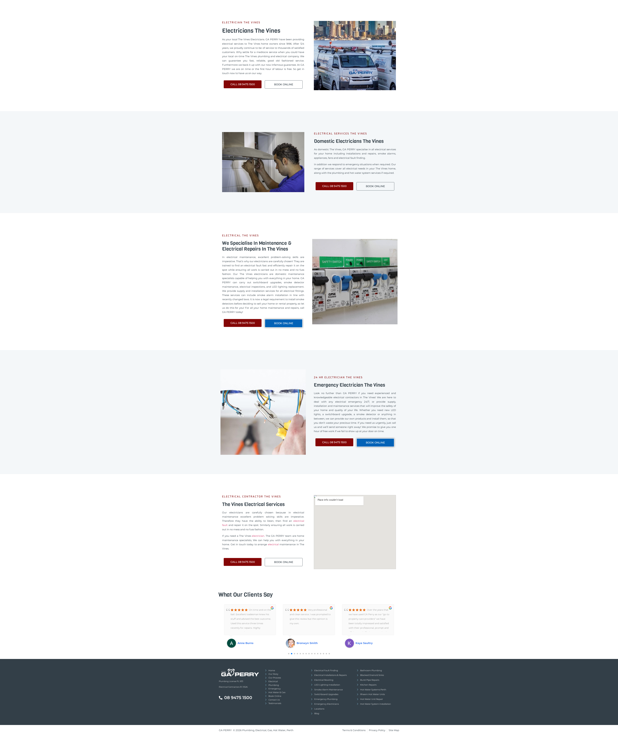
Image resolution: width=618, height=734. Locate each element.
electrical (274, 544)
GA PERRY (225, 730)
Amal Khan (363, 643)
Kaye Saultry (305, 643)
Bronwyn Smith (248, 643)
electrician (258, 535)
